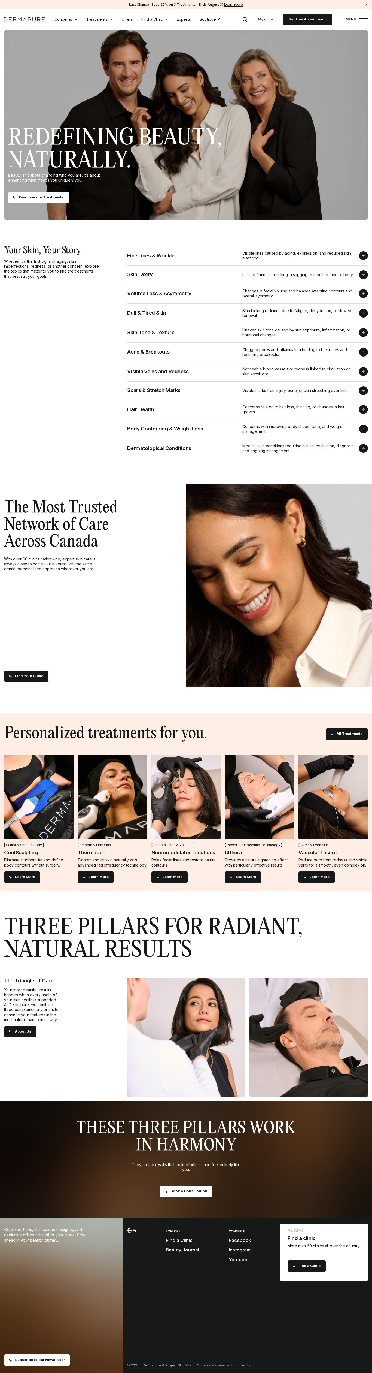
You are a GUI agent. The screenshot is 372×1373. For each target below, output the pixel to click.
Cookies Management (215, 1365)
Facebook (240, 1240)
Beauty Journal (182, 1250)
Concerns (63, 19)
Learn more (233, 4)
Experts (184, 19)
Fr (134, 1230)
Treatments (97, 19)
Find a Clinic (152, 19)
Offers (127, 19)
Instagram (240, 1250)
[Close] (366, 4)
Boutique (208, 19)
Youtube (238, 1259)
